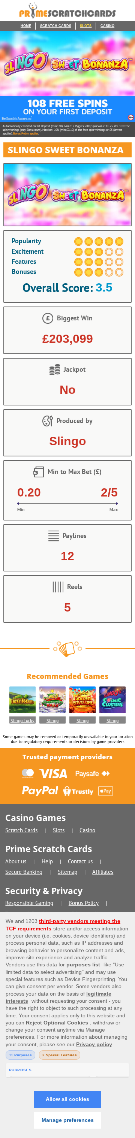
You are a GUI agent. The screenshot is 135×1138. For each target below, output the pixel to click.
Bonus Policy (84, 902)
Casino (107, 26)
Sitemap (67, 871)
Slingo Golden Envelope (83, 721)
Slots (86, 26)
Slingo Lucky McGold (22, 721)
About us (15, 861)
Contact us (80, 861)
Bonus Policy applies (25, 133)
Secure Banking (23, 871)
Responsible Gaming (29, 902)
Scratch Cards (55, 26)
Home (26, 26)
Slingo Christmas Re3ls (52, 721)
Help (47, 861)
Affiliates (102, 871)
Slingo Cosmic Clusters (112, 721)
